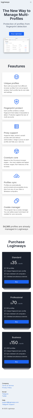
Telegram (5, 394)
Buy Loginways (16, 34)
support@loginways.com (10, 402)
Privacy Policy (7, 387)
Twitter (4, 396)
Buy (16, 282)
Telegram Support (8, 404)
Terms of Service (8, 385)
